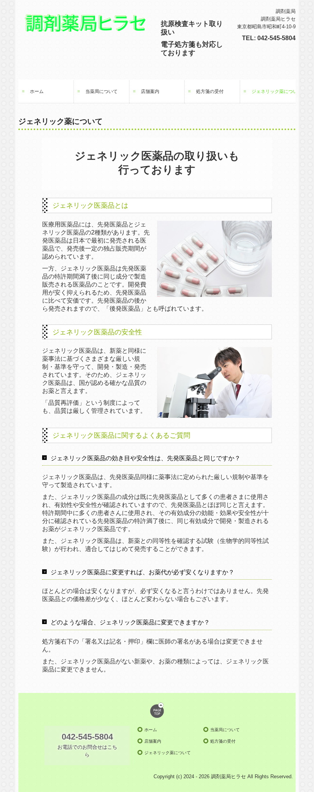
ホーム (37, 91)
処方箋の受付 (210, 91)
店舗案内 (150, 91)
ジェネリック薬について (274, 91)
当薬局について (101, 91)
